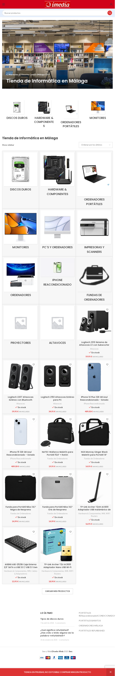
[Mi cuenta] (111, 4)
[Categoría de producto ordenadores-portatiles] (71, 115)
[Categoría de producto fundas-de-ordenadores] (94, 280)
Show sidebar (8, 145)
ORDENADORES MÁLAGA (91, 625)
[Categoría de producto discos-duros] (17, 110)
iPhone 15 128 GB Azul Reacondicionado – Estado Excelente (21, 455)
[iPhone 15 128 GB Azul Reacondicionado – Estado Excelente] (21, 432)
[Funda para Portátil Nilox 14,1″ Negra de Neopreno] (21, 487)
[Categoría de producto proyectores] (21, 326)
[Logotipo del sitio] (57, 4)
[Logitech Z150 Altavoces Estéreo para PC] (57, 377)
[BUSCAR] (109, 13)
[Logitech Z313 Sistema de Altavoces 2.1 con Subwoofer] (94, 323)
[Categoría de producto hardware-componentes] (44, 114)
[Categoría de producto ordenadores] (21, 278)
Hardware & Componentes (89, 513)
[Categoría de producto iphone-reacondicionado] (57, 273)
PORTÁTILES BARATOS (90, 620)
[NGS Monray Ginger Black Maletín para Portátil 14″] (94, 432)
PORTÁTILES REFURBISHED (92, 630)
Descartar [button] (110, 672)
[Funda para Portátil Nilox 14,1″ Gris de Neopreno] (57, 487)
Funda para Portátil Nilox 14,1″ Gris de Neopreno (57, 508)
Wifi (103, 513)
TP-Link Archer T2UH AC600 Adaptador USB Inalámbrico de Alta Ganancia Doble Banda (94, 509)
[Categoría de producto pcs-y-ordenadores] (57, 230)
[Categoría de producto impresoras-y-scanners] (94, 232)
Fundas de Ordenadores (57, 458)
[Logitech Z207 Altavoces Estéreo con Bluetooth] (21, 377)
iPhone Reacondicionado (94, 403)
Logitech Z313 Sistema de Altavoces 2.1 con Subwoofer (94, 344)
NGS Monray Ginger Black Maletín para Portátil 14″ (94, 453)
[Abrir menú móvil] (3, 4)
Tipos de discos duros (51, 618)
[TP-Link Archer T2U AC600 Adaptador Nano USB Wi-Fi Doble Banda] (57, 545)
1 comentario (60, 623)
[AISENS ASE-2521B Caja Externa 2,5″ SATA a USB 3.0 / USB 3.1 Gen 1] (21, 545)
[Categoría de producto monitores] (98, 110)
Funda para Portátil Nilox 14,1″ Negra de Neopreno (21, 508)
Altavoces (94, 349)
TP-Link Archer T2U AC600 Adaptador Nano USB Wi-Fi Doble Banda (57, 567)
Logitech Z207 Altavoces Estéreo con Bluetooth (20, 398)
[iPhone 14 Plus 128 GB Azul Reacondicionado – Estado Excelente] (94, 377)
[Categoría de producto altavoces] (57, 326)
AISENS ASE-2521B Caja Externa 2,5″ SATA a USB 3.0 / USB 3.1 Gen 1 (20, 567)
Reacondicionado (88, 615)
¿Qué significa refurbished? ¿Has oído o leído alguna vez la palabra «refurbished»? (57, 633)
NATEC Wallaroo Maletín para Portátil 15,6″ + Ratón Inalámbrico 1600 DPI (57, 455)
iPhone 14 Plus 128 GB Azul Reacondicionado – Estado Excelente (94, 400)
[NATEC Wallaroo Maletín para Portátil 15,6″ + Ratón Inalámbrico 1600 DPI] (57, 432)
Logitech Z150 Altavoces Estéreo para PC (57, 398)
